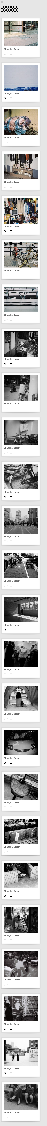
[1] (11, 142)
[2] (11, 98)
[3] (11, 718)
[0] (11, 54)
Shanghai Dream (12, 49)
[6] (11, 320)
